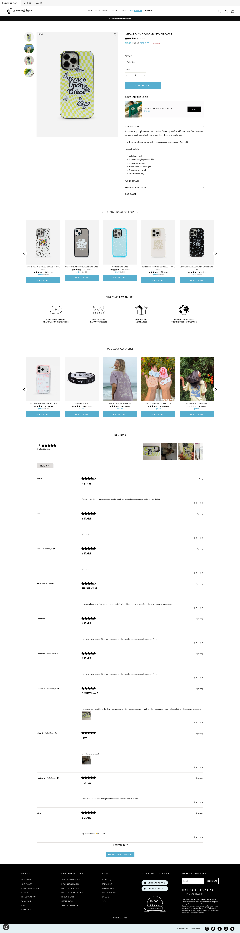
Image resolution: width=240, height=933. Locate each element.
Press (104, 901)
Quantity (129, 69)
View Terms (193, 912)
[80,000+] (154, 911)
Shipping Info (108, 888)
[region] (173, 451)
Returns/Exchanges (70, 884)
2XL (153, 122)
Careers (105, 897)
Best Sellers (102, 10)
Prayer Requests (109, 892)
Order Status (67, 901)
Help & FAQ (106, 880)
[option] (120, 18)
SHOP (115, 10)
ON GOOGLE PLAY (156, 888)
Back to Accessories (122, 854)
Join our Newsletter (70, 880)
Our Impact (26, 884)
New (90, 10)
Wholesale (26, 901)
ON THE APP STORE (156, 883)
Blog (23, 905)
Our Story (26, 880)
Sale (135, 10)
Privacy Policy (195, 928)
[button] (135, 38)
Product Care (67, 897)
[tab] (164, 126)
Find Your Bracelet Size (72, 892)
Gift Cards (26, 909)
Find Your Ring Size (70, 888)
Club (123, 10)
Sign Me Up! (212, 881)
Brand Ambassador (30, 888)
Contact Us (107, 884)
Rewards (25, 892)
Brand (148, 10)
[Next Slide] (201, 451)
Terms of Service (182, 928)
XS (128, 122)
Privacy (201, 912)
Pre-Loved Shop (28, 897)
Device (128, 56)
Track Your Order (69, 905)
